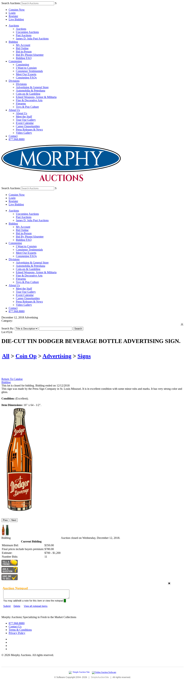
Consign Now (17, 9)
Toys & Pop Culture (27, 106)
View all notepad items (36, 606)
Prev (5, 520)
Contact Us (15, 626)
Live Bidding (16, 19)
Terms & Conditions (20, 629)
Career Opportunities (28, 126)
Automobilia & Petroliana (30, 90)
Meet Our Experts (26, 74)
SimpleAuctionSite (100, 677)
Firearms (21, 103)
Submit (7, 606)
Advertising (56, 356)
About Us (14, 110)
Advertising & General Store (32, 87)
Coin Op (26, 356)
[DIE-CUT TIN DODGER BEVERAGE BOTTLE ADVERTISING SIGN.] (18, 513)
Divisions (14, 80)
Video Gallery (24, 132)
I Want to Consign (26, 67)
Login (12, 12)
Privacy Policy (17, 633)
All (5, 356)
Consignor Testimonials (29, 71)
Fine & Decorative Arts (29, 100)
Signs (84, 356)
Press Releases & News (29, 129)
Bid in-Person (24, 51)
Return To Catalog (12, 379)
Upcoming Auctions (27, 32)
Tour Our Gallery (26, 119)
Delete (17, 606)
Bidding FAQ (24, 58)
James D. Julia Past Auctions (32, 38)
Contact (13, 136)
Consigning (15, 61)
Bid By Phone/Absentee (30, 54)
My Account (23, 45)
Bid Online (22, 48)
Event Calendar (25, 123)
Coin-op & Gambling (28, 93)
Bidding (13, 41)
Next (13, 520)
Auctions (14, 25)
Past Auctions (23, 35)
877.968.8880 (17, 139)
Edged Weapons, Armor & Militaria (36, 97)
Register (13, 16)
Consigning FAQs (26, 77)
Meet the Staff (24, 116)
